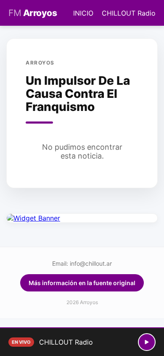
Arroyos (32, 13)
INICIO (83, 13)
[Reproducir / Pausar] (147, 342)
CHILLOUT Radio (129, 13)
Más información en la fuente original (82, 282)
